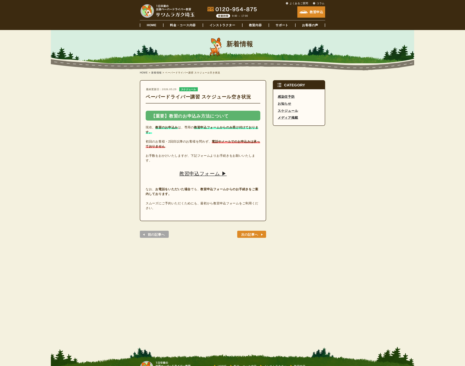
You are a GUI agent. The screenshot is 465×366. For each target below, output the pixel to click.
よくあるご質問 (299, 3)
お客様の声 (310, 25)
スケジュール (188, 89)
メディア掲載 (288, 117)
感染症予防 (286, 97)
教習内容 (255, 25)
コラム (321, 3)
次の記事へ (249, 234)
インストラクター (222, 25)
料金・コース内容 (183, 25)
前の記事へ (156, 234)
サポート (282, 25)
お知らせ (284, 103)
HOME (151, 25)
